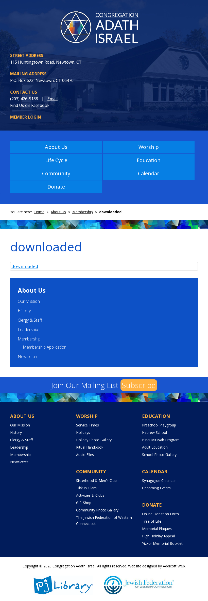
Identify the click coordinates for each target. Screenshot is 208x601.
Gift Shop (83, 502)
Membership (82, 211)
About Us (56, 147)
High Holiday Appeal (158, 536)
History (24, 310)
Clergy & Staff (30, 320)
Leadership (28, 329)
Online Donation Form (160, 513)
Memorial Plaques (157, 528)
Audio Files (85, 454)
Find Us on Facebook (29, 105)
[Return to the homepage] (104, 28)
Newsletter (28, 356)
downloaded (24, 266)
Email (52, 99)
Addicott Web (174, 566)
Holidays (83, 432)
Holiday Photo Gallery (94, 439)
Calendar (148, 173)
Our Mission (29, 301)
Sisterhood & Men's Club (96, 480)
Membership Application (44, 347)
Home (39, 211)
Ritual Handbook (89, 447)
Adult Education (155, 447)
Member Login (25, 117)
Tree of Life (151, 521)
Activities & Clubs (90, 495)
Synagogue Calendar (159, 480)
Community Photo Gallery (97, 510)
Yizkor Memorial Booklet (162, 543)
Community (56, 173)
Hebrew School (154, 432)
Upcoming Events (156, 487)
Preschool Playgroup (159, 425)
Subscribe (139, 385)
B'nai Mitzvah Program (161, 439)
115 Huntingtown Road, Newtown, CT (46, 62)
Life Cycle (56, 160)
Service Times (87, 425)
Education (149, 160)
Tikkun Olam (86, 487)
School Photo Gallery (159, 454)
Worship (148, 147)
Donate (56, 186)
